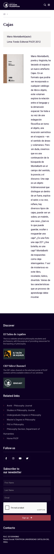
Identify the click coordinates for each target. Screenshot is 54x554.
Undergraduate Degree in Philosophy (24, 415)
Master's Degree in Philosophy (21, 419)
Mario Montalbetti (16, 36)
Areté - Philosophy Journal (19, 405)
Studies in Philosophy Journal (21, 410)
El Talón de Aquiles (14, 334)
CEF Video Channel (14, 366)
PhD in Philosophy (15, 424)
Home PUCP (12, 438)
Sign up (25, 518)
